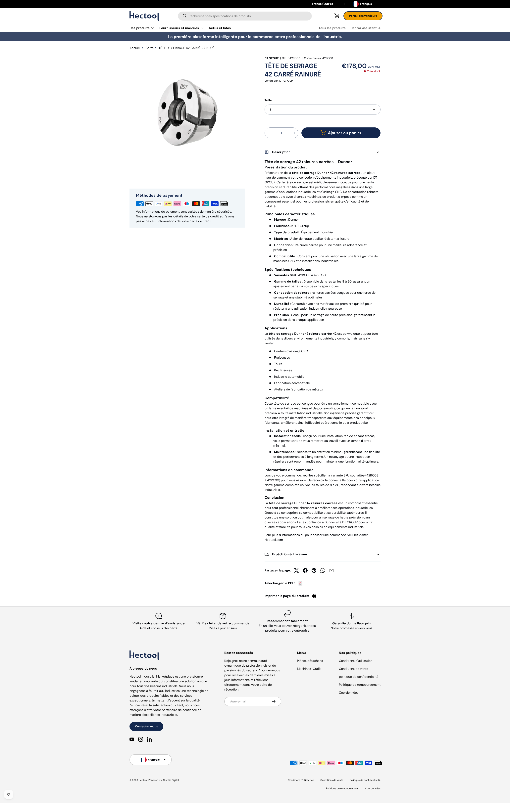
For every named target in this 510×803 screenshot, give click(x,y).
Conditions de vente (353, 669)
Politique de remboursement (360, 685)
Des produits (139, 28)
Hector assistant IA (365, 28)
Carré (149, 48)
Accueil (134, 48)
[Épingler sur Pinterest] (314, 570)
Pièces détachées (310, 661)
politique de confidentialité (358, 677)
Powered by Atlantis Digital (163, 780)
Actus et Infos (220, 28)
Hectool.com (274, 540)
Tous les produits (332, 28)
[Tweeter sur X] (296, 570)
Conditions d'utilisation (355, 661)
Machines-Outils (309, 669)
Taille (268, 100)
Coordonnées (348, 693)
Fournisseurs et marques (179, 28)
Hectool (143, 780)
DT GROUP (272, 58)
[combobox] (245, 16)
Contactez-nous (146, 726)
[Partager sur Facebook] (305, 570)
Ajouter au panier (344, 132)
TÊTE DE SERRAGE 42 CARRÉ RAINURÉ (187, 48)
